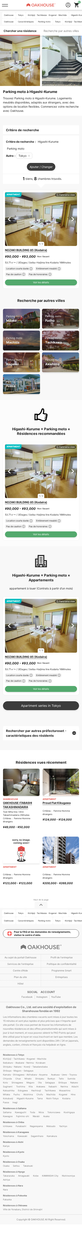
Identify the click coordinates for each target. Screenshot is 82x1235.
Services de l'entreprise (20, 963)
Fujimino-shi (22, 1116)
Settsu (16, 1165)
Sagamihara (37, 1136)
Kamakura (52, 1136)
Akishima (53, 362)
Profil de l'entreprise (62, 957)
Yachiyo (63, 1126)
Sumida (71, 1078)
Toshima (20, 1086)
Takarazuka (9, 1175)
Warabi (36, 1116)
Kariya (6, 1146)
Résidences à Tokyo (13, 1054)
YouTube (56, 996)
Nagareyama (36, 1126)
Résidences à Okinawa (15, 1205)
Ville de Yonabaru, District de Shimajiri (22, 1209)
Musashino (64, 1090)
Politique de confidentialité (61, 963)
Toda (32, 1112)
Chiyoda (7, 1078)
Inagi (15, 1102)
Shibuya (62, 1082)
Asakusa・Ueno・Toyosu (64, 1074)
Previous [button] (9, 219)
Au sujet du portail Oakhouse (20, 957)
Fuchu (53, 318)
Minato (28, 1078)
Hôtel (20, 983)
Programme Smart (61, 970)
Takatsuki (28, 1165)
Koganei (14, 362)
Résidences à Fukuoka (15, 1195)
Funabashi (21, 1126)
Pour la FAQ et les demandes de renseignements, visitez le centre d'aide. (42, 933)
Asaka (46, 1116)
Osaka (6, 1165)
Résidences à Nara (13, 1185)
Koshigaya (69, 1112)
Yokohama (8, 1136)
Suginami (8, 1086)
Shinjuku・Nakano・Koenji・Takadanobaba (25, 1066)
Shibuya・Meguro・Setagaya (18, 1070)
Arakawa (40, 1086)
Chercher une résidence (20, 31)
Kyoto (6, 1156)
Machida (14, 340)
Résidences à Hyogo (14, 1171)
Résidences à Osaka (13, 1161)
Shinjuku (39, 1078)
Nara (5, 1189)
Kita (31, 1086)
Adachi (75, 1086)
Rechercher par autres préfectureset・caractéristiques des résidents (36, 733)
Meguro (30, 1082)
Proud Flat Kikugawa (57, 803)
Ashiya (6, 1179)
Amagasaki (23, 1175)
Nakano (74, 1082)
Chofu (39, 1094)
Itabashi (53, 1086)
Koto (5, 1082)
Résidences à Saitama (14, 1108)
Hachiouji (36, 1090)
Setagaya (50, 1082)
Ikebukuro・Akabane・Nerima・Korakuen (24, 1062)
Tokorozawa (53, 1112)
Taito (61, 1078)
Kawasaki (22, 1136)
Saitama (7, 1112)
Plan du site (20, 977)
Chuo (18, 1078)
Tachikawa (53, 340)
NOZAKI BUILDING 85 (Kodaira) (26, 250)
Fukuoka (7, 1199)
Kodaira (66, 1098)
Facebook (27, 996)
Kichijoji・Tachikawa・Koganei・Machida (24, 1058)
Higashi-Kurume (25, 1098)
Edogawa (23, 1090)
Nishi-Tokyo (52, 1098)
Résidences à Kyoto (13, 1152)
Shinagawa (17, 1082)
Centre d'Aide (20, 970)
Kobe (35, 1175)
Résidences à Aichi (13, 1142)
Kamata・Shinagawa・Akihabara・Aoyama (25, 1074)
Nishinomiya (68, 1175)
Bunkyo (51, 1078)
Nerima (64, 1086)
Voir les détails (41, 282)
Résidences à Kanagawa (16, 1132)
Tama (40, 1098)
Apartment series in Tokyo (41, 706)
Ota (40, 1082)
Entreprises (61, 977)
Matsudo (51, 1126)
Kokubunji (8, 1098)
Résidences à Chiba (13, 1122)
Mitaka (14, 318)
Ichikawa (7, 1126)
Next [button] (72, 219)
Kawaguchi (20, 1112)
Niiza (41, 1112)
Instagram (41, 996)
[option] (41, 219)
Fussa (14, 384)
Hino (73, 1094)
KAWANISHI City (50, 1175)
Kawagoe (8, 1116)
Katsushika (8, 1090)
